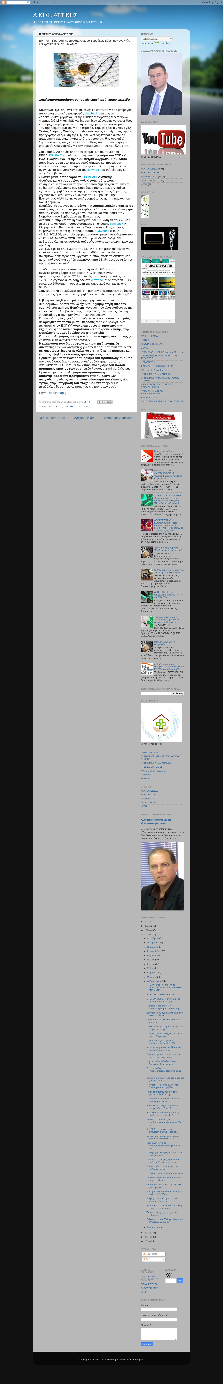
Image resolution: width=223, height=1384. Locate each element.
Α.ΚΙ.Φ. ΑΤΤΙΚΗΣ (55, 15)
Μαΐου (150, 968)
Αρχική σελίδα (84, 417)
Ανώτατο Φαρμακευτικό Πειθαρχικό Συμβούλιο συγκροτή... (164, 1048)
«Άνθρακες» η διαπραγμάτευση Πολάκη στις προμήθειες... (162, 1086)
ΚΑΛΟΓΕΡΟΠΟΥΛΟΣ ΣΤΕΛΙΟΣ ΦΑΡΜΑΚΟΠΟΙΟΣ (157, 385)
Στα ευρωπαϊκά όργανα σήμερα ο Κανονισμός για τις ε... (163, 1099)
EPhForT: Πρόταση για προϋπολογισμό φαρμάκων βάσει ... (164, 1122)
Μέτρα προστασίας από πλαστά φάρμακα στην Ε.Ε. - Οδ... (162, 1137)
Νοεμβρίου (153, 942)
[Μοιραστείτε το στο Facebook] (108, 402)
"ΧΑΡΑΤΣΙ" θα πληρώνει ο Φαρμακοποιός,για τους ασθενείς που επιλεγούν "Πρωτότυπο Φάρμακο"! (167, 499)
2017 (147, 1237)
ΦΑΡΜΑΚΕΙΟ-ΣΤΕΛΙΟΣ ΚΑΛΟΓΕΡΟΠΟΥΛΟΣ (153, 392)
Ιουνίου (151, 964)
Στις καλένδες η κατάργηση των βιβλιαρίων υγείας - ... (162, 1167)
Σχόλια (148, 1259)
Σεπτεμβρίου (154, 951)
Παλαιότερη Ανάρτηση (118, 417)
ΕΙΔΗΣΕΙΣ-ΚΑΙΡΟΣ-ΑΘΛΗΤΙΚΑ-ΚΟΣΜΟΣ (162, 401)
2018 (147, 1232)
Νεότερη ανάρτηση (52, 417)
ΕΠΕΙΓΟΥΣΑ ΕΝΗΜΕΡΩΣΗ (160, 994)
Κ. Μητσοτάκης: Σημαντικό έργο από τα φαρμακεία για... (165, 1027)
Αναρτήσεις (151, 1254)
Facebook (146, 774)
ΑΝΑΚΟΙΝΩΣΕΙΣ (149, 169)
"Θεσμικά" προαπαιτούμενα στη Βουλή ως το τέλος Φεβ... (162, 1113)
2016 (147, 1241)
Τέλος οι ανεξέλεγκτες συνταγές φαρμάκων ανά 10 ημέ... (162, 1093)
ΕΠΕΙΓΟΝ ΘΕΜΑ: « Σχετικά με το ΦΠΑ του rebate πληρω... (163, 1000)
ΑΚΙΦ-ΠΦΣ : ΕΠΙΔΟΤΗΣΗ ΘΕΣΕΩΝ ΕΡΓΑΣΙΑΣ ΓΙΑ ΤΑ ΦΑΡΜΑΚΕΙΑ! (168, 595)
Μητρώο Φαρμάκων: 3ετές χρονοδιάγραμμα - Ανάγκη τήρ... (164, 1007)
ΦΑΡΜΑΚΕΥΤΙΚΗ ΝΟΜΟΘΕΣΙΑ (157, 366)
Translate (165, 43)
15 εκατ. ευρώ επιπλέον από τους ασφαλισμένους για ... (163, 1179)
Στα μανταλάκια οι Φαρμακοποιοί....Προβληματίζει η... (163, 1071)
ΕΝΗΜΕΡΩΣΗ (55, 406)
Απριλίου (152, 972)
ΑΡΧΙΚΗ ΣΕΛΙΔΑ (149, 336)
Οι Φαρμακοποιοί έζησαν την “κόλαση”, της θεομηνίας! (169, 571)
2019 (147, 934)
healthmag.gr (58, 392)
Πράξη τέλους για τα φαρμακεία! (164, 643)
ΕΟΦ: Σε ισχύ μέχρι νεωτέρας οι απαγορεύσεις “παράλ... (162, 1107)
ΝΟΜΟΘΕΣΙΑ (148, 362)
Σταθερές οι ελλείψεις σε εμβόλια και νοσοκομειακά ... (164, 1153)
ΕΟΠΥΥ (145, 340)
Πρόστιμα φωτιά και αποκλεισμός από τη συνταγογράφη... (163, 1055)
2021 (147, 926)
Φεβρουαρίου (154, 981)
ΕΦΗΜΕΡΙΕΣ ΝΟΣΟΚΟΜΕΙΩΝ (156, 374)
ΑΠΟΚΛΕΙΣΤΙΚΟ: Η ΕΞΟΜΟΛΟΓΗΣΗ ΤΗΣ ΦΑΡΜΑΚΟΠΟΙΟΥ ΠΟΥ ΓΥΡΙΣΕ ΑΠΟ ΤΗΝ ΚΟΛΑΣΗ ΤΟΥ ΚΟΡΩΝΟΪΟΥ (168, 525)
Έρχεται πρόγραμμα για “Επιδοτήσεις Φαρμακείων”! (168, 549)
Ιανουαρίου (153, 1227)
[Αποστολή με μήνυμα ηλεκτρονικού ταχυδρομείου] (98, 402)
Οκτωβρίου (153, 947)
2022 (147, 921)
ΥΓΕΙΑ (84, 406)
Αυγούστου (153, 955)
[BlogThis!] (101, 402)
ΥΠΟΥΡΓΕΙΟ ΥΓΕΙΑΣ (151, 344)
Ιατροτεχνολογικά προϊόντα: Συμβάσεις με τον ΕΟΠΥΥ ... (162, 1041)
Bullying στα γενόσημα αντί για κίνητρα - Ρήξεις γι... (162, 1199)
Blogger (139, 1359)
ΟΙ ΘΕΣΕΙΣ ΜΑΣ (149, 180)
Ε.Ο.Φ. (144, 348)
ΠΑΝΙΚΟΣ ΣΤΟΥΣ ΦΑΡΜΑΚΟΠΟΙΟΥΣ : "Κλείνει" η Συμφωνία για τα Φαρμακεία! (168, 474)
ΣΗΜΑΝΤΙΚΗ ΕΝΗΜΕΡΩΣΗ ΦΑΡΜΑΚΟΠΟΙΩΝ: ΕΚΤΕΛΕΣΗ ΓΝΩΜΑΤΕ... (163, 987)
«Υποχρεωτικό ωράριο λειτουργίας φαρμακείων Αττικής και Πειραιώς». (166, 619)
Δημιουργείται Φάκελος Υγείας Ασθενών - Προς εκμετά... (161, 1062)
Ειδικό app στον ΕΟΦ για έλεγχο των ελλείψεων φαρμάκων (165, 1220)
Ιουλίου (151, 959)
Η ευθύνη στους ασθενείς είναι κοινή (164, 1173)
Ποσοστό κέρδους (163, 451)
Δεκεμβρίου (153, 938)
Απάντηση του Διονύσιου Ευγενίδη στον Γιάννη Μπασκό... (164, 1206)
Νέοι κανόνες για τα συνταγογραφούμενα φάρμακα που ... (163, 1145)
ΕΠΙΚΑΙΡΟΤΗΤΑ (72, 406)
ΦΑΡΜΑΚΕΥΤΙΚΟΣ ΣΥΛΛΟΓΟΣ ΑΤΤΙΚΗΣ (162, 352)
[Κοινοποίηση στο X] (104, 402)
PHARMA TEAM (149, 397)
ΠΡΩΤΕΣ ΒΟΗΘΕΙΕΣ (151, 767)
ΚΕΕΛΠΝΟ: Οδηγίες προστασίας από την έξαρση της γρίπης (163, 1160)
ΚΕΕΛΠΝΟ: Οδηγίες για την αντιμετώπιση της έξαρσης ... (162, 1130)
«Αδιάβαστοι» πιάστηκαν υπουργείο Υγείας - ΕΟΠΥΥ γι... (164, 1192)
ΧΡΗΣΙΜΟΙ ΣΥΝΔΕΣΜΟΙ (153, 370)
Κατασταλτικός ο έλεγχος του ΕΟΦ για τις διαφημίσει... (164, 1034)
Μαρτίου (151, 977)
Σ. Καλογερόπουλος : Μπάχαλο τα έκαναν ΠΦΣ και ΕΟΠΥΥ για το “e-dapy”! (169, 666)
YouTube (145, 778)
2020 (147, 930)
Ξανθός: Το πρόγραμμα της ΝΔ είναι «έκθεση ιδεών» (164, 1014)
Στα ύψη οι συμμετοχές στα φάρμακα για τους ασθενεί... (165, 1079)
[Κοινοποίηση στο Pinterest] (111, 402)
